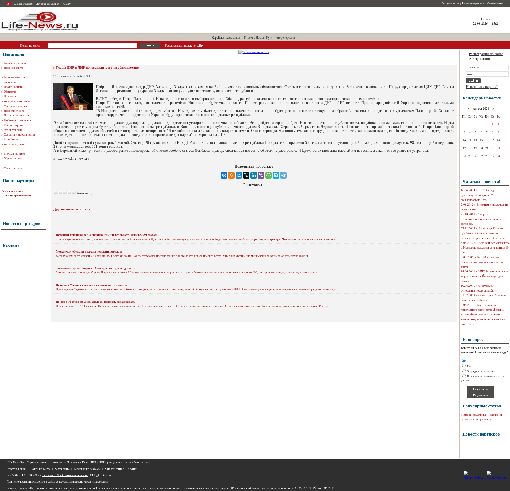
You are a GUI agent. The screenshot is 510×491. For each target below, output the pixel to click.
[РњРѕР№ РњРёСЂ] (239, 175)
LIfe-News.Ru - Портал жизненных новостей (35, 462)
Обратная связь (495, 3)
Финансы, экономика (17, 101)
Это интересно (13, 130)
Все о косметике (12, 191)
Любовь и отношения (17, 120)
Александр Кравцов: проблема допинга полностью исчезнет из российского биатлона (483, 233)
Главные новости (14, 77)
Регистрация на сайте (486, 53)
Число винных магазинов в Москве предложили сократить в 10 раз (485, 247)
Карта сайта (62, 469)
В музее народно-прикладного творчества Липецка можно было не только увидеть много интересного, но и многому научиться (483, 314)
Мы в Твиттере (13, 168)
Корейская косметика (226, 37)
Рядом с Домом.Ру (257, 37)
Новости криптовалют (16, 195)
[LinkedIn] (253, 175)
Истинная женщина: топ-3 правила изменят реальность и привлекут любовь (107, 235)
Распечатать (253, 184)
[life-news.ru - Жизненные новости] (40, 30)
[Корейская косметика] (253, 52)
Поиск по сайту (40, 469)
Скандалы (10, 82)
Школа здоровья (14, 125)
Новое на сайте (13, 67)
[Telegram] (283, 175)
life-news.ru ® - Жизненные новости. (65, 475)
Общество (10, 91)
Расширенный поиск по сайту (184, 45)
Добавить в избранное (48, 3)
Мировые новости (15, 106)
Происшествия (13, 87)
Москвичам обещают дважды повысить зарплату (89, 251)
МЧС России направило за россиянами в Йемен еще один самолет (485, 276)
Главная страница (15, 63)
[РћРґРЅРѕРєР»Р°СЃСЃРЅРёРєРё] (231, 175)
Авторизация (479, 58)
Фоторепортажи (284, 37)
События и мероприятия (19, 134)
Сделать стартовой (23, 3)
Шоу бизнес (11, 139)
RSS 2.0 (67, 3)
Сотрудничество (450, 3)
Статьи (132, 469)
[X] (246, 175)
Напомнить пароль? (482, 86)
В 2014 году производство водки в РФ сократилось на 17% (477, 195)
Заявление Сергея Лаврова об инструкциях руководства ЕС (96, 268)
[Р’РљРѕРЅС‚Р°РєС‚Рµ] (224, 175)
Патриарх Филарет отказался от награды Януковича (91, 285)
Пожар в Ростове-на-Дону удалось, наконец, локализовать (95, 301)
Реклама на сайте (14, 153)
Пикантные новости (16, 115)
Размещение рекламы (473, 3)
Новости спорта (14, 110)
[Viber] (261, 175)
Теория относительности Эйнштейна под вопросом (482, 218)
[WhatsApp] (268, 175)
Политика (10, 96)
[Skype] (276, 175)
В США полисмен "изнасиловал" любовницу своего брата (482, 261)
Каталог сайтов (114, 469)
